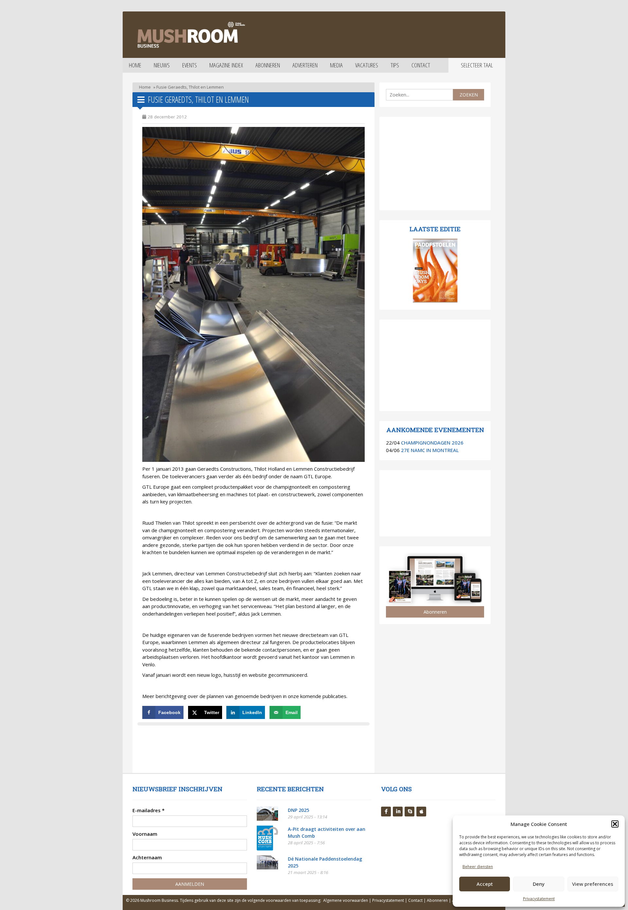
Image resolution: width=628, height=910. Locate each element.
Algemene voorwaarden (345, 900)
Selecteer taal (477, 65)
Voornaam (144, 834)
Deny (539, 884)
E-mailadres (148, 810)
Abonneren (267, 65)
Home (135, 65)
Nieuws (162, 65)
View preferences (592, 884)
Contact (420, 65)
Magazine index (226, 65)
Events (189, 65)
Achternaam (147, 857)
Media (336, 65)
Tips (395, 65)
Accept (485, 884)
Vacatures (366, 65)
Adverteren (305, 65)
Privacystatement (539, 898)
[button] (615, 824)
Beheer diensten (477, 866)
